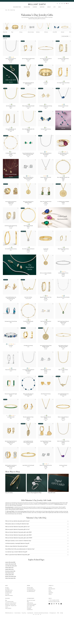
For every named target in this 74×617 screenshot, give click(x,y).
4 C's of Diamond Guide (9, 601)
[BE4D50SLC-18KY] (46, 406)
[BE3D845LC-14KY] (28, 406)
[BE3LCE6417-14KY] (11, 383)
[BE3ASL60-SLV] (11, 311)
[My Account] (59, 3)
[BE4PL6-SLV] (46, 167)
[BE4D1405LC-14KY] (46, 335)
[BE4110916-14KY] (11, 95)
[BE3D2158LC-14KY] (11, 191)
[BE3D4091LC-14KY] (11, 455)
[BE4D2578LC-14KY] (63, 383)
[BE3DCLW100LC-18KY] (46, 311)
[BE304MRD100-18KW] (46, 359)
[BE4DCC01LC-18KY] (28, 238)
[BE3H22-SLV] (11, 359)
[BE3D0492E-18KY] (46, 287)
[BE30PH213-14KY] (63, 72)
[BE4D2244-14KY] (28, 191)
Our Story (7, 587)
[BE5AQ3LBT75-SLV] (28, 383)
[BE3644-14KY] (46, 383)
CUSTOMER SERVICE (30, 598)
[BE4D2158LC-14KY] (28, 72)
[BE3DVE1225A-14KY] (63, 238)
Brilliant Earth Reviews (9, 595)
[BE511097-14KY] (28, 215)
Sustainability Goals (8, 591)
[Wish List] (62, 3)
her (46, 511)
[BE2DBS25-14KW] (11, 335)
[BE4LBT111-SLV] (63, 95)
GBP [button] (38, 614)
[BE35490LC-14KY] (11, 215)
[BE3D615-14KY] (46, 95)
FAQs (28, 601)
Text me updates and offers (54, 600)
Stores (50, 590)
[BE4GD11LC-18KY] (63, 311)
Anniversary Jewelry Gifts (10, 571)
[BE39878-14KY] (28, 335)
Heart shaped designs (47, 508)
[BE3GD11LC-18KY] (46, 191)
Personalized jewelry (9, 507)
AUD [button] (33, 614)
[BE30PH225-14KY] (11, 238)
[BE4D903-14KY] (28, 287)
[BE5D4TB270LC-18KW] (63, 262)
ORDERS (28, 585)
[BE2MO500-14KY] (63, 143)
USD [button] (40, 614)
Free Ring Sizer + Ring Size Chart (10, 605)
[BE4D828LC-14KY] (46, 262)
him (50, 511)
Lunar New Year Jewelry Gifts (11, 565)
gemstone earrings (55, 502)
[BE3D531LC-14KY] (11, 287)
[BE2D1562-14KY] (46, 238)
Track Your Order (30, 587)
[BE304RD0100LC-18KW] (46, 455)
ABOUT (6, 585)
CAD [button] (36, 614)
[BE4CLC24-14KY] (63, 359)
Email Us (50, 591)
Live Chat (50, 587)
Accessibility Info (30, 609)
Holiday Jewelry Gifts (9, 574)
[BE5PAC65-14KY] (28, 455)
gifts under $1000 (10, 511)
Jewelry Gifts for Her (9, 567)
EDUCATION (7, 598)
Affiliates (50, 594)
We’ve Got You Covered (31, 600)
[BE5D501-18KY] (28, 311)
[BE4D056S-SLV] (63, 287)
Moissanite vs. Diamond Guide (10, 604)
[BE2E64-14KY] (11, 406)
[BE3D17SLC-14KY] (11, 118)
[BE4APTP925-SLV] (63, 455)
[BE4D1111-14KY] (63, 191)
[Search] (57, 3)
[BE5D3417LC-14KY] (63, 335)
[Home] (37, 4)
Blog (6, 600)
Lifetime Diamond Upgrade (31, 604)
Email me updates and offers (55, 601)
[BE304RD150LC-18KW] (28, 167)
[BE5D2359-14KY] (11, 143)
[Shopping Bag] (64, 3)
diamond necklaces (43, 502)
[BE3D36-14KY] (46, 431)
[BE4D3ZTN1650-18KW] (11, 48)
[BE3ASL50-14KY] (46, 118)
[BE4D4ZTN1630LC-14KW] (46, 143)
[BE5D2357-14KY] (63, 406)
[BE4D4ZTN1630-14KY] (63, 431)
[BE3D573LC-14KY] (11, 431)
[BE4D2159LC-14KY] (28, 431)
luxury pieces (23, 511)
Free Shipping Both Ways (31, 590)
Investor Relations (8, 608)
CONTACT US (51, 585)
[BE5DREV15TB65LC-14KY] (28, 95)
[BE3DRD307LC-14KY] (28, 48)
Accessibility (29, 608)
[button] (69, 27)
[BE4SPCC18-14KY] (28, 118)
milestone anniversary (58, 504)
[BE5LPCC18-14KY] (63, 167)
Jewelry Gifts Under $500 (10, 562)
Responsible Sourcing (8, 590)
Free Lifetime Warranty (31, 591)
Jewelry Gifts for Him (9, 569)
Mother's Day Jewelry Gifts (10, 576)
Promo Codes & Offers (31, 605)
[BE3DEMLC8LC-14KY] (28, 143)
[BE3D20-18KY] (63, 48)
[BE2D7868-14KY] (46, 72)
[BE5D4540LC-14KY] (46, 48)
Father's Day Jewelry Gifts (10, 578)
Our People (7, 594)
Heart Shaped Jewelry (9, 572)
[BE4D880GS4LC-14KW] (28, 359)
